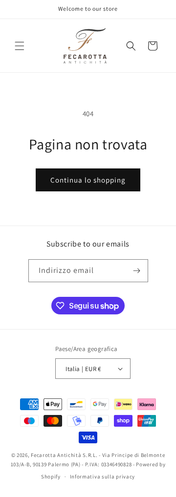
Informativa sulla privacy (102, 476)
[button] (19, 46)
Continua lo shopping (88, 180)
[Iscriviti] (137, 270)
